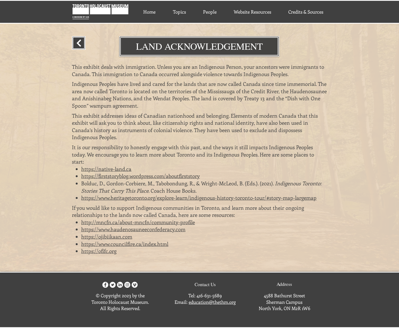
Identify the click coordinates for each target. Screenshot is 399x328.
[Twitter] (113, 285)
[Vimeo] (135, 285)
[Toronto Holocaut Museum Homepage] (100, 12)
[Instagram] (127, 285)
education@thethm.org (212, 302)
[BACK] (79, 43)
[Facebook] (105, 285)
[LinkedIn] (120, 285)
